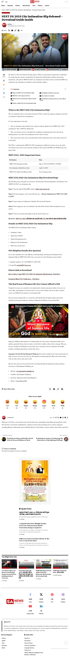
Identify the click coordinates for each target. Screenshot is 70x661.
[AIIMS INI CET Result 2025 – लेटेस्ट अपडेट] (60, 564)
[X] (58, 417)
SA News (10, 24)
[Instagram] (63, 417)
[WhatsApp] (67, 417)
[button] (3, 2)
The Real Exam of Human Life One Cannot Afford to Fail (53, 99)
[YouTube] (61, 417)
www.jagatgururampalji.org (25, 371)
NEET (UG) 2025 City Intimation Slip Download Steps (23, 99)
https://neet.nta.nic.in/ (43, 189)
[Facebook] (56, 417)
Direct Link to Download (47, 95)
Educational (5, 12)
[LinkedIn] (41, 609)
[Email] (12, 30)
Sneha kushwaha (58, 575)
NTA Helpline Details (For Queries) (50, 93)
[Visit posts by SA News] (4, 25)
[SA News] (35, 2)
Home (3, 10)
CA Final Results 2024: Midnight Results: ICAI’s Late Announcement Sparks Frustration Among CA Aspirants (32, 525)
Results (38, 567)
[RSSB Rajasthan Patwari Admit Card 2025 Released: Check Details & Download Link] (43, 564)
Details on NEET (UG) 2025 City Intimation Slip (24, 103)
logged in (12, 451)
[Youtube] (30, 609)
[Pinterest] (65, 417)
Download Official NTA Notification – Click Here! (24, 279)
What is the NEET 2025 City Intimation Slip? (23, 92)
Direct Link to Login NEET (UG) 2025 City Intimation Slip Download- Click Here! (34, 274)
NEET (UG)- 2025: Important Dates (21, 95)
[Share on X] (9, 30)
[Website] (54, 417)
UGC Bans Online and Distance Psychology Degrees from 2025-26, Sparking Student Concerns (9, 574)
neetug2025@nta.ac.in (24, 265)
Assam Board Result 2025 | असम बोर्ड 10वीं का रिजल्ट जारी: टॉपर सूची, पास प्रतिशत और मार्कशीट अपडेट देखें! (26, 574)
